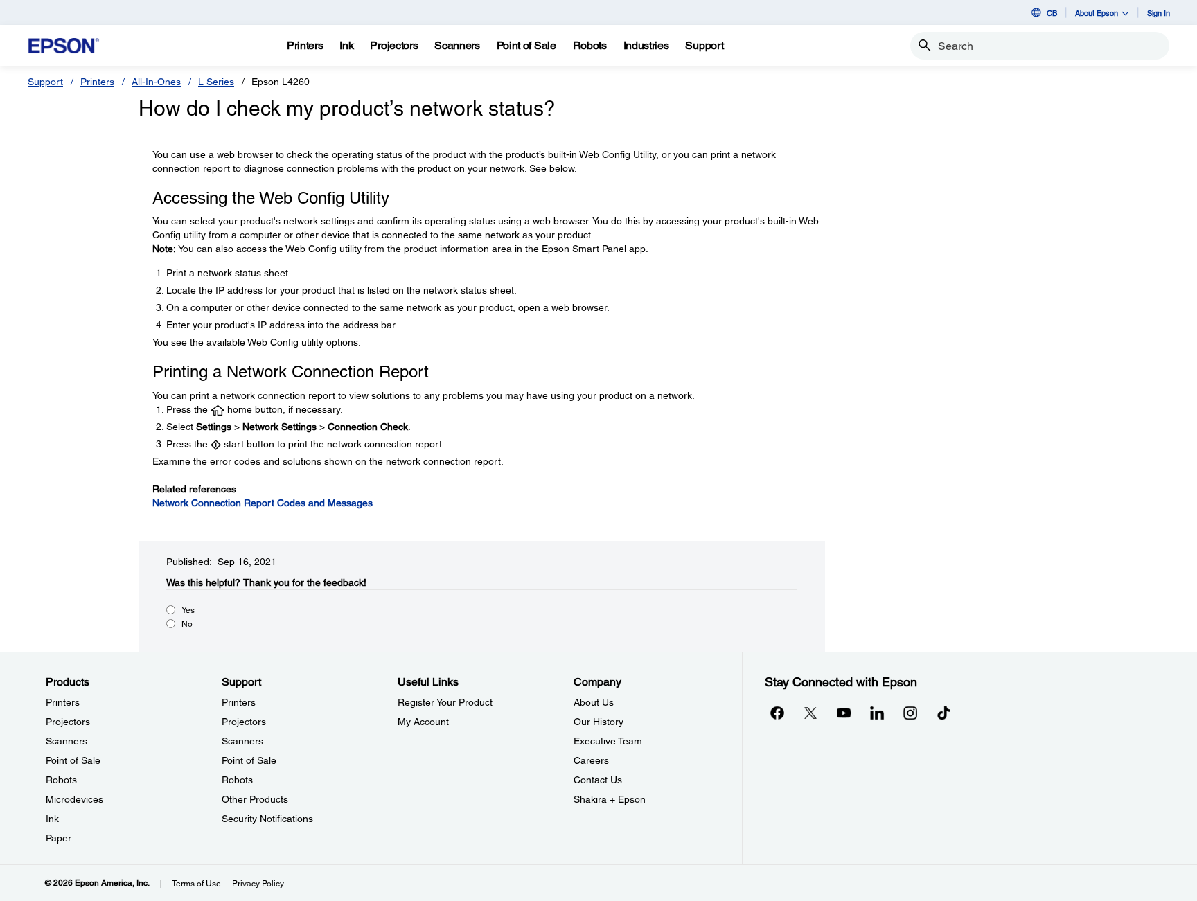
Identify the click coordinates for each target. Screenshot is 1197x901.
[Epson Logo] (64, 46)
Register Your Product (445, 702)
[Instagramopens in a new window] (910, 712)
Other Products (255, 799)
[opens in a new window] (943, 712)
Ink (52, 818)
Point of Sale (73, 760)
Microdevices (74, 799)
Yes (188, 610)
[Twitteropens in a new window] (810, 712)
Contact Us (598, 779)
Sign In (1158, 12)
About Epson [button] (1096, 12)
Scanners (66, 741)
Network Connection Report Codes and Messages (262, 502)
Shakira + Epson (610, 799)
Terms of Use (196, 884)
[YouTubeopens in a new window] (843, 712)
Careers (591, 760)
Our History (598, 721)
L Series (216, 81)
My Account (423, 721)
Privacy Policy (258, 884)
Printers (97, 81)
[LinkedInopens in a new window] (876, 712)
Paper (58, 838)
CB (1052, 12)
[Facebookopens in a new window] (777, 712)
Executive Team (608, 741)
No (187, 624)
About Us (594, 702)
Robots (61, 779)
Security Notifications (267, 818)
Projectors (68, 721)
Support (45, 81)
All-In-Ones (156, 81)
